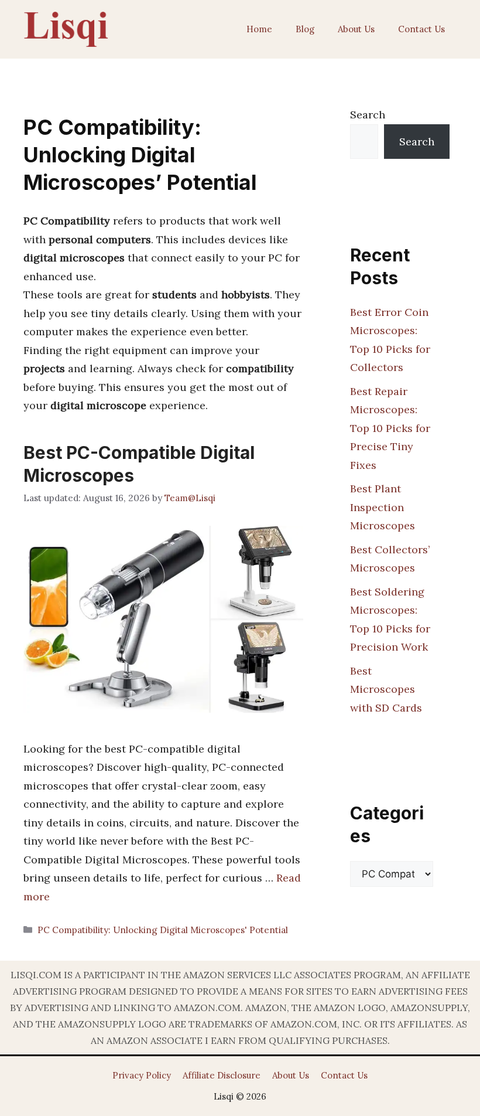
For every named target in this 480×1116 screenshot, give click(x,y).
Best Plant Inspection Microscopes (382, 507)
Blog (305, 29)
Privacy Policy (141, 1075)
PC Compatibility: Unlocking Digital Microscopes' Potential (162, 929)
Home (259, 29)
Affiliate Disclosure (221, 1075)
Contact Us (421, 29)
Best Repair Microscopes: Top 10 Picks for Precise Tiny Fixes (390, 428)
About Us (356, 29)
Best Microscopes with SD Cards (386, 689)
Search (367, 114)
